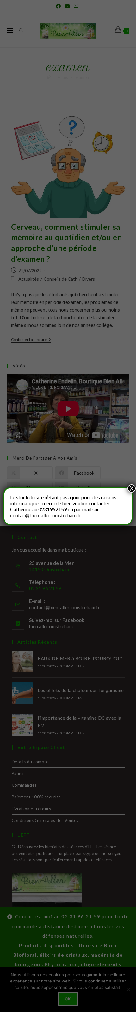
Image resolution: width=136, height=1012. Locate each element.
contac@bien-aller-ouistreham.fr (45, 515)
